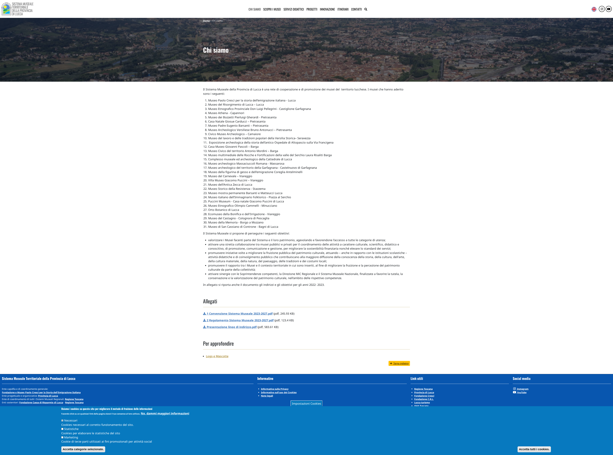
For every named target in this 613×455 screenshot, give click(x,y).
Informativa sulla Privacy (274, 388)
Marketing (71, 437)
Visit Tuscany (421, 405)
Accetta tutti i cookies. (534, 449)
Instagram (522, 388)
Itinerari (343, 9)
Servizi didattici (294, 9)
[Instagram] (602, 9)
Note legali (267, 395)
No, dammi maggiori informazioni (165, 413)
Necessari (70, 420)
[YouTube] (608, 9)
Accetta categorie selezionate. (83, 449)
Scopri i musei (272, 9)
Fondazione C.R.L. (424, 399)
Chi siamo (255, 9)
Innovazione (327, 9)
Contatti (356, 9)
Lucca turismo (422, 402)
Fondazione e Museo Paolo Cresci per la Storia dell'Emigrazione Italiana (41, 392)
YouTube (521, 392)
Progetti (311, 9)
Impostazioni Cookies (306, 403)
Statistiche (71, 429)
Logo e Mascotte (217, 356)
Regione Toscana (74, 399)
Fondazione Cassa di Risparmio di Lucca (41, 402)
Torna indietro (401, 363)
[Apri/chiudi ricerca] (365, 9)
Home (206, 20)
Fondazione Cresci (424, 395)
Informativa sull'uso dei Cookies (279, 392)
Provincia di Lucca (48, 395)
